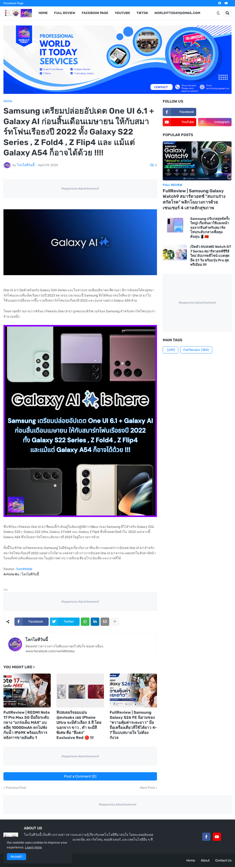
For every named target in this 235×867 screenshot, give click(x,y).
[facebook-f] (206, 837)
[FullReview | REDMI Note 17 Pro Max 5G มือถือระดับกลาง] (27, 691)
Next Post (147, 787)
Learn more (33, 847)
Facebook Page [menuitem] (95, 13)
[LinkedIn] (95, 622)
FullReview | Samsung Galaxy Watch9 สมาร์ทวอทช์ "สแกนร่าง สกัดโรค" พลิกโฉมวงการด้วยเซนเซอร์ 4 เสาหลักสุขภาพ (194, 199)
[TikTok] (227, 837)
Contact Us (223, 860)
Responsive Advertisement (80, 188)
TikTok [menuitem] (142, 13)
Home (7, 101)
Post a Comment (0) (80, 776)
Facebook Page (13, 3)
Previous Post (16, 787)
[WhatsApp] (85, 622)
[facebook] (219, 3)
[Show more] (114, 622)
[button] (218, 13)
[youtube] (226, 3)
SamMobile (24, 569)
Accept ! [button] (16, 857)
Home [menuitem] (43, 13)
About (205, 860)
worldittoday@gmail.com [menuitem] (177, 13)
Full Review (196, 350)
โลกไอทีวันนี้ (36, 639)
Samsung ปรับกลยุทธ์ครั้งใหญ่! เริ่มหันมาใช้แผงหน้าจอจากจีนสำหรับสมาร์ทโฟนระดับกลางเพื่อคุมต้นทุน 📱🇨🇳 (209, 228)
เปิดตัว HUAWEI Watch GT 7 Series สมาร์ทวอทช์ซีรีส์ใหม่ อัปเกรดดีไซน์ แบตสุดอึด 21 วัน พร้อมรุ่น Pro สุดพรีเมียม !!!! (210, 256)
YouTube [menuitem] (122, 13)
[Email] (105, 622)
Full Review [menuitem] (64, 13)
